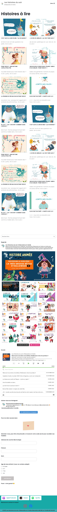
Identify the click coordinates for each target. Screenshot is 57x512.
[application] (28, 360)
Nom (2, 456)
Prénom (3, 448)
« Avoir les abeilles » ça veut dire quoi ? (42, 38)
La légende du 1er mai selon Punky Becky (13, 96)
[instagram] (25, 506)
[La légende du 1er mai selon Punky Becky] (14, 85)
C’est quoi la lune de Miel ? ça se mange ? (14, 38)
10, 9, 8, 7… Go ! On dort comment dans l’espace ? (13, 125)
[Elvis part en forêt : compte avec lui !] (43, 85)
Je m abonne (35, 345)
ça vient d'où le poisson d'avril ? (11, 385)
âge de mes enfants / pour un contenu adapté (15, 464)
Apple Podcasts (11, 498)
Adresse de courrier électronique (11, 440)
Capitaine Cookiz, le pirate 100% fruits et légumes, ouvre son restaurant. (22, 376)
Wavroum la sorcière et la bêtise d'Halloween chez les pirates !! (19, 373)
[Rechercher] (54, 236)
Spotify (37, 498)
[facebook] (30, 506)
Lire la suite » (8, 44)
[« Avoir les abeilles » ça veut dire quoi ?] (43, 27)
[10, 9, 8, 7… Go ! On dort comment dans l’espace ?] (14, 113)
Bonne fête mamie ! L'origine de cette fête (14, 389)
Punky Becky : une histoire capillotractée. (9, 67)
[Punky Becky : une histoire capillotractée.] (14, 55)
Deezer (26, 498)
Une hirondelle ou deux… (9, 382)
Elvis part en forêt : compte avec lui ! (41, 96)
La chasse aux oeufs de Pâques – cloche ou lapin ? (16, 379)
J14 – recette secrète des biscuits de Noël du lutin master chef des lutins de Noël (24, 392)
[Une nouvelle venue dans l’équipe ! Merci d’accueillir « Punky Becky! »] (43, 55)
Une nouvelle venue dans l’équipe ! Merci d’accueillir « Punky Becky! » (42, 67)
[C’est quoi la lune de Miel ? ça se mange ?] (14, 27)
